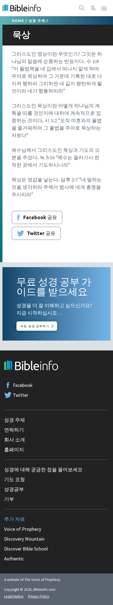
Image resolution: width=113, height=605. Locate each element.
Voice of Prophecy (22, 529)
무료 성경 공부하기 (34, 326)
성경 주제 (37, 20)
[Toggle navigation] (104, 8)
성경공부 (14, 489)
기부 (9, 499)
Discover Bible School (26, 549)
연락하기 (14, 430)
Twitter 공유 (41, 233)
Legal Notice (14, 596)
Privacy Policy (38, 596)
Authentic (14, 558)
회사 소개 (14, 439)
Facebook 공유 (40, 217)
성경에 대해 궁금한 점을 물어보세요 (43, 469)
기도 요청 (14, 479)
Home (18, 20)
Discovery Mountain (24, 539)
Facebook (23, 385)
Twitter (20, 395)
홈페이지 (14, 449)
